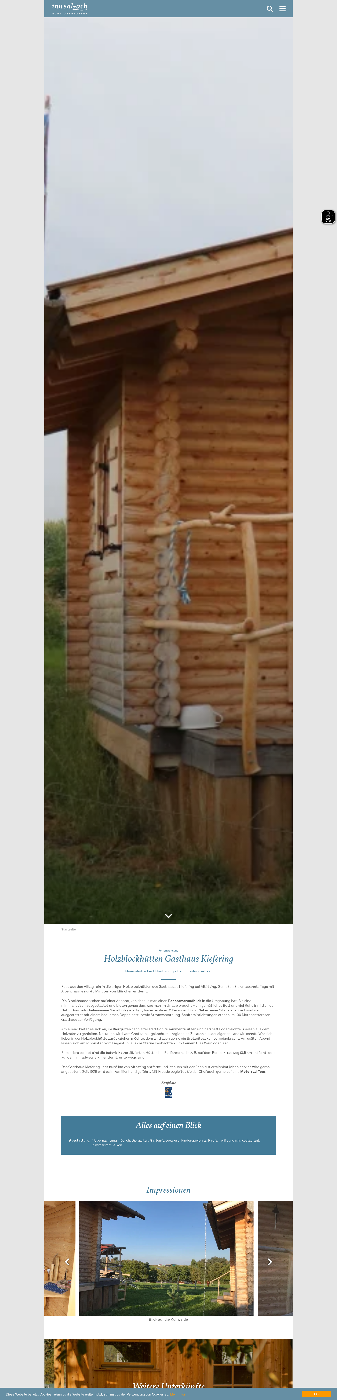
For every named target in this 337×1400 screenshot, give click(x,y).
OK (316, 1393)
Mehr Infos (178, 1394)
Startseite (68, 929)
